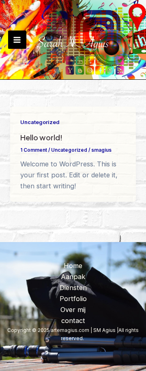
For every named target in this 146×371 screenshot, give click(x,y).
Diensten (73, 288)
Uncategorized (39, 122)
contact (73, 320)
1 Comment (33, 150)
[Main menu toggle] (17, 40)
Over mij (73, 310)
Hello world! (41, 137)
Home (73, 266)
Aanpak (73, 277)
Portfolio (73, 299)
